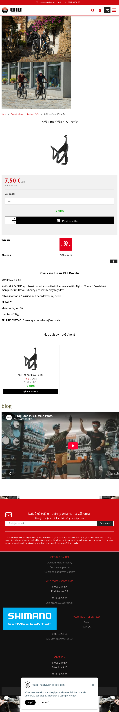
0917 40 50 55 (74, 2)
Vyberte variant (30, 391)
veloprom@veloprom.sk (50, 2)
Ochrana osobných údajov (59, 572)
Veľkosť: (10, 194)
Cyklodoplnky (17, 114)
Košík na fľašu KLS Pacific (30, 374)
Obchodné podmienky (59, 562)
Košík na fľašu (33, 114)
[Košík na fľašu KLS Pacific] (59, 149)
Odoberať (105, 523)
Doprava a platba (59, 567)
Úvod (4, 114)
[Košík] (107, 10)
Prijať (30, 702)
